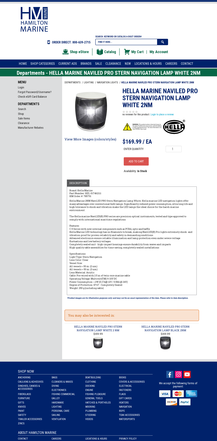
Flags (122, 394)
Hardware (58, 402)
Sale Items (24, 118)
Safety (22, 415)
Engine (89, 390)
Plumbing (91, 410)
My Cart (137, 52)
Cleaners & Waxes (62, 381)
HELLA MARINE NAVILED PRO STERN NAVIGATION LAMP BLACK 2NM (165, 328)
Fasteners (125, 390)
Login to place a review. (162, 114)
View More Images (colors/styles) (90, 139)
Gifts (21, 402)
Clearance (23, 123)
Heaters (124, 402)
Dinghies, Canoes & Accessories (29, 387)
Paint (21, 410)
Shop (21, 113)
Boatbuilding (93, 377)
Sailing (56, 415)
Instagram (178, 374)
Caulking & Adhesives (30, 381)
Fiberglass (24, 394)
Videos (89, 419)
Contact (23, 438)
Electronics (59, 390)
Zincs (21, 423)
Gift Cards (125, 398)
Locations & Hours (96, 438)
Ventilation (59, 419)
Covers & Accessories (132, 381)
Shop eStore (79, 52)
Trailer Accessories (30, 419)
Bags (54, 377)
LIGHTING (89, 82)
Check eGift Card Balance (32, 96)
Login (21, 87)
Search (22, 109)
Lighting (57, 406)
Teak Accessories (129, 415)
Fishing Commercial (63, 394)
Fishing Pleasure (95, 394)
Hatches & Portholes (98, 402)
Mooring (90, 406)
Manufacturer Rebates (31, 127)
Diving (55, 385)
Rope (122, 410)
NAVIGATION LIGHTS (108, 82)
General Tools (94, 398)
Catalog (110, 52)
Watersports (127, 419)
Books (122, 377)
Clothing (90, 381)
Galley (56, 398)
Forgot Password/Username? (34, 92)
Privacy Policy (128, 438)
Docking (90, 385)
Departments (72, 82)
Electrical (125, 385)
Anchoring (24, 377)
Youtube (187, 374)
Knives (22, 406)
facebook (169, 374)
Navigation (125, 406)
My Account (159, 52)
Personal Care (60, 410)
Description (78, 183)
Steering (90, 415)
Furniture (24, 398)
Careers (56, 438)
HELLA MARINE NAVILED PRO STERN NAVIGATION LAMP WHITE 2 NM (98, 328)
